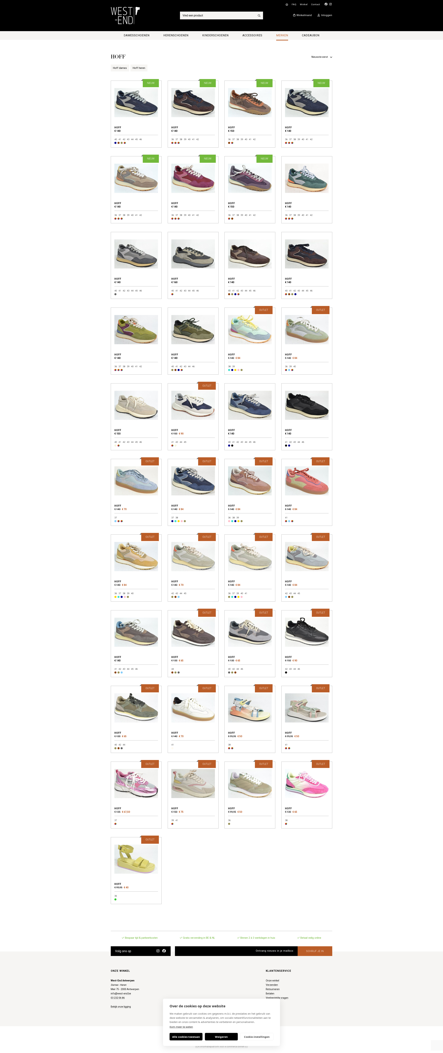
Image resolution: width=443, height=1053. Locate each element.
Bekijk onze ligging (121, 1006)
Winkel (304, 4)
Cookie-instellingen (257, 1036)
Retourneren (273, 989)
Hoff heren (139, 68)
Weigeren (221, 1036)
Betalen (270, 993)
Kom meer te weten (181, 1026)
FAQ (294, 4)
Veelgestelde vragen (277, 997)
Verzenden (272, 984)
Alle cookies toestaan (186, 1036)
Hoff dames (120, 68)
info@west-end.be (121, 993)
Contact (315, 4)
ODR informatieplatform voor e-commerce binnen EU (221, 1046)
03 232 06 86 (118, 997)
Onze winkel (272, 980)
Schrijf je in (315, 951)
